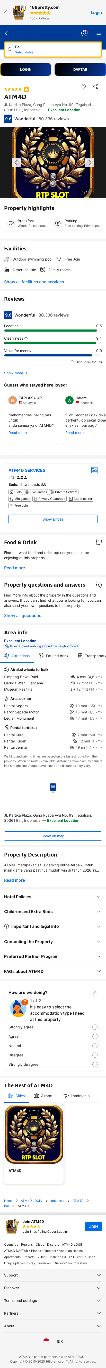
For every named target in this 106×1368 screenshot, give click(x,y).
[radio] (53, 1027)
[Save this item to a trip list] (83, 86)
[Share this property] (96, 86)
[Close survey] (95, 992)
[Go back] (6, 33)
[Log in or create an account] (84, 33)
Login (96, 12)
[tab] (17, 656)
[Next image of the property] (89, 162)
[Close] (5, 12)
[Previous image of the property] (16, 162)
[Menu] (99, 33)
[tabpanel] (53, 708)
